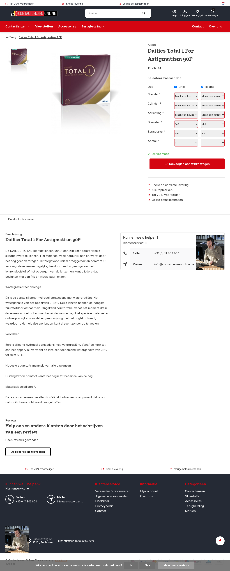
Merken (190, 511)
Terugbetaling (92, 26)
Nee (147, 565)
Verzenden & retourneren (112, 491)
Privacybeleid (104, 506)
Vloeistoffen (44, 26)
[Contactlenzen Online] (34, 13)
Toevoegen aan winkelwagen (189, 164)
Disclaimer (102, 501)
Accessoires (67, 26)
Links (181, 86)
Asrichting (156, 113)
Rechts (209, 86)
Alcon (152, 44)
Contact (198, 26)
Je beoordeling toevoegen (28, 451)
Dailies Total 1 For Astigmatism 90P (40, 37)
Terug (12, 37)
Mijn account (149, 491)
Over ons (215, 26)
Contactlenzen (15, 26)
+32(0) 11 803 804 (167, 253)
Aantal (153, 141)
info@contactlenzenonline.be (174, 264)
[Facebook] (220, 540)
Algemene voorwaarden (111, 496)
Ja (130, 565)
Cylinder (154, 103)
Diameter (155, 122)
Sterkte (154, 94)
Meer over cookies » (176, 565)
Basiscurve (156, 131)
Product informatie (21, 219)
